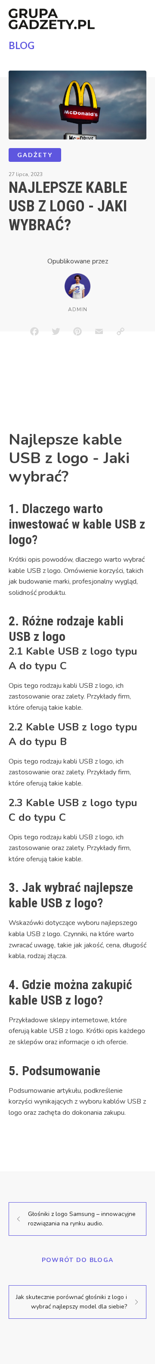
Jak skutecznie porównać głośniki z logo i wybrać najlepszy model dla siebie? (71, 1302)
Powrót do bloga (78, 1260)
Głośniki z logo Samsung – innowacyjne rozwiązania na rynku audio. (82, 1219)
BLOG (21, 45)
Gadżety (35, 154)
